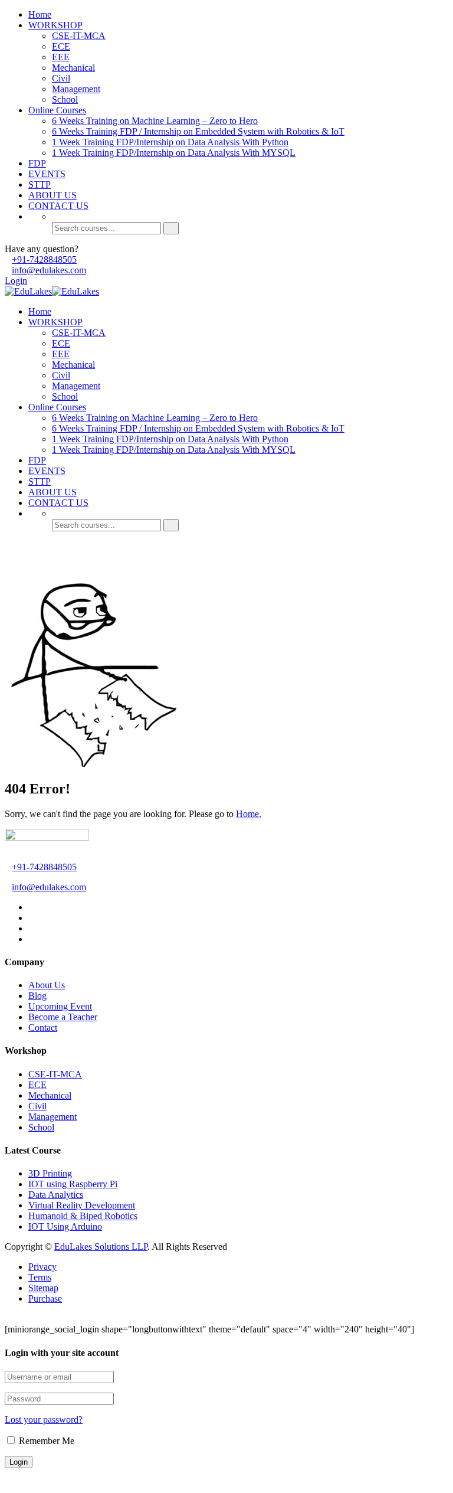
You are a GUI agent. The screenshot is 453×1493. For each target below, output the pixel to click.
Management (76, 89)
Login (16, 281)
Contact (42, 1027)
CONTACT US (58, 206)
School (65, 99)
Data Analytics (55, 1195)
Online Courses (57, 110)
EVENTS (46, 174)
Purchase (45, 1298)
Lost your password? (44, 1419)
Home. (248, 814)
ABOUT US (52, 195)
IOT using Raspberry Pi (72, 1184)
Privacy (42, 1267)
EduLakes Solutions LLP (100, 1247)
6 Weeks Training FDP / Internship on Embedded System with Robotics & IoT (198, 131)
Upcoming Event (60, 1006)
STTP (39, 184)
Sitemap (43, 1288)
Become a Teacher (62, 1017)
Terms (39, 1277)
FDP (37, 163)
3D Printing (50, 1173)
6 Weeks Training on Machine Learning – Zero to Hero (155, 121)
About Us (46, 985)
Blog (37, 996)
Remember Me (45, 1441)
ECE (61, 46)
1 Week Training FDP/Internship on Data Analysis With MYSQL (174, 153)
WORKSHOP (55, 25)
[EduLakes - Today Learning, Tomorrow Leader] (28, 291)
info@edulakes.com (49, 270)
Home (39, 14)
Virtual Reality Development (81, 1205)
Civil (61, 78)
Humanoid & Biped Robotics (82, 1216)
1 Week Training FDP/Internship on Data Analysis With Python (170, 142)
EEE (61, 57)
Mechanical (73, 68)
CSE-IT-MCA (79, 36)
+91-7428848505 (44, 259)
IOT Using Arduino (65, 1226)
